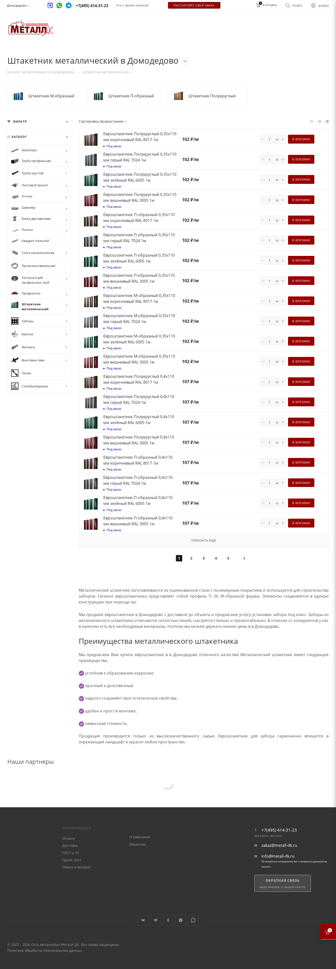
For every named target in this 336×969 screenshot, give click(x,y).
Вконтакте (143, 920)
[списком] (319, 121)
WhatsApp (180, 920)
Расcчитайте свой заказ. (194, 5)
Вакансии (137, 844)
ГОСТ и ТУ (70, 853)
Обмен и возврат (76, 867)
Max (193, 920)
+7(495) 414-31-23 (279, 830)
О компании (139, 837)
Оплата (68, 838)
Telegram (155, 920)
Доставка (70, 845)
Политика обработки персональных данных (44, 950)
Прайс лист (71, 860)
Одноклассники (168, 920)
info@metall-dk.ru (277, 856)
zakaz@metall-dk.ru (279, 845)
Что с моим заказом (132, 5)
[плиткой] (311, 121)
